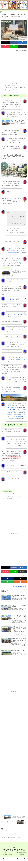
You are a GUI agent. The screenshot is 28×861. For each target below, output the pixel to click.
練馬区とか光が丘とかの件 (8, 491)
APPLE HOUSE (11, 409)
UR (7, 493)
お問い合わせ (21, 854)
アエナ (13, 411)
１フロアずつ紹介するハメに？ (10, 90)
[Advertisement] (14, 66)
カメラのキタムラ (21, 359)
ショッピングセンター (7, 494)
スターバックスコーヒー (13, 252)
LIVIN (4, 493)
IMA (21, 491)
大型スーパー (14, 496)
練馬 (25, 496)
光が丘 (4, 496)
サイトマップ (7, 852)
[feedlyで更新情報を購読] (7, 581)
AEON (17, 491)
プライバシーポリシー (21, 852)
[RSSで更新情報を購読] (20, 581)
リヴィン (15, 494)
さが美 (19, 414)
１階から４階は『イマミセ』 (10, 85)
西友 (3, 498)
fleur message (11, 407)
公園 (8, 496)
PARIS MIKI (10, 359)
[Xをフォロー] (20, 578)
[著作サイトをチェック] (7, 578)
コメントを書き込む (14, 833)
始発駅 (20, 496)
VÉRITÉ (9, 412)
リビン (20, 494)
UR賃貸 (12, 493)
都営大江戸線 (9, 498)
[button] (22, 46)
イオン (17, 493)
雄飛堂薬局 (10, 418)
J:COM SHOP (19, 416)
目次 (12, 83)
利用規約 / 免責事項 (7, 854)
